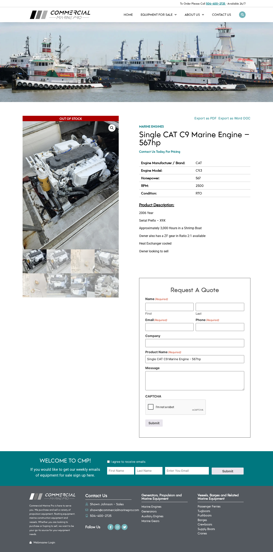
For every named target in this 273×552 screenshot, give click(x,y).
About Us (192, 14)
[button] (242, 14)
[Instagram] (118, 527)
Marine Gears (150, 521)
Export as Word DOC (234, 118)
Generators (148, 511)
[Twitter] (125, 527)
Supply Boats (206, 529)
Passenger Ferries (209, 506)
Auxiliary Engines (152, 516)
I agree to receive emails (128, 461)
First (148, 313)
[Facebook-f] (111, 527)
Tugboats (204, 511)
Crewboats (205, 524)
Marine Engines (151, 126)
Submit (153, 423)
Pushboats (204, 515)
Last (198, 313)
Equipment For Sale (156, 14)
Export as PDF (204, 118)
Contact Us (221, 14)
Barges (202, 520)
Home (128, 14)
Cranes (202, 533)
